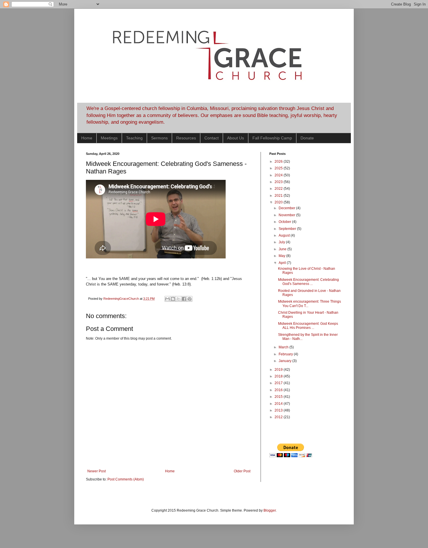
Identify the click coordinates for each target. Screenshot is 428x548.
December (287, 208)
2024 (279, 175)
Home (86, 138)
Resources (186, 138)
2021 (279, 196)
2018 (279, 376)
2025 (279, 168)
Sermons (159, 138)
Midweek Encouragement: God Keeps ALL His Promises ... (308, 326)
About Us (235, 138)
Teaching (134, 138)
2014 (279, 404)
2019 (279, 370)
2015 (279, 397)
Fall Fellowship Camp (272, 138)
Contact (211, 138)
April (283, 263)
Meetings (109, 138)
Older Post (242, 471)
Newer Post (96, 471)
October (285, 222)
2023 (279, 182)
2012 (279, 417)
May (282, 256)
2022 (279, 189)
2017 (279, 383)
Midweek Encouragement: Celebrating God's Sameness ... (308, 282)
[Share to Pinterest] (189, 299)
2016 (279, 390)
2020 (279, 202)
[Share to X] (178, 299)
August (285, 235)
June (283, 249)
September (288, 229)
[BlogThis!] (173, 299)
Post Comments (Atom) (125, 479)
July (282, 242)
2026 (279, 161)
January (285, 361)
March (284, 347)
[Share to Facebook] (184, 299)
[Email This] (167, 299)
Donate (307, 138)
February (286, 354)
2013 (279, 410)
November (287, 215)
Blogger (269, 510)
